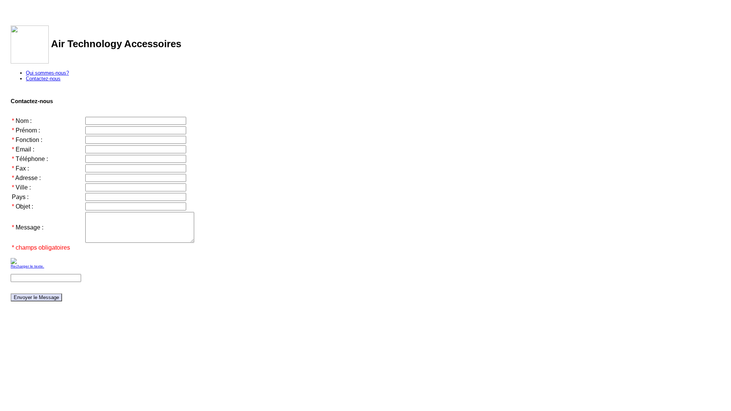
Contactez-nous (43, 78)
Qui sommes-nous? (47, 73)
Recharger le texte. (27, 266)
